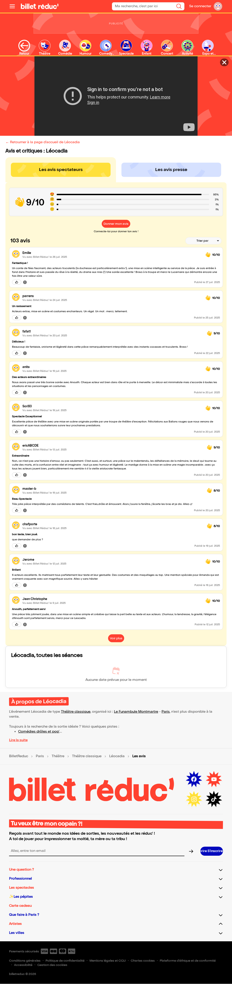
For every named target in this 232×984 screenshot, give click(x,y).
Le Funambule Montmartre (136, 712)
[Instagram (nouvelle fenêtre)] (194, 799)
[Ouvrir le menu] (14, 6)
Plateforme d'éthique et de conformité (188, 961)
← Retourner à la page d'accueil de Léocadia (42, 142)
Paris (166, 712)
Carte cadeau (20, 906)
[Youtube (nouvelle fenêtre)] (214, 779)
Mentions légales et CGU (107, 961)
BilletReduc (18, 756)
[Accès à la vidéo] (224, 62)
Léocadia (117, 756)
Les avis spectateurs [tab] (61, 169)
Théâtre (58, 756)
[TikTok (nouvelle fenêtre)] (214, 799)
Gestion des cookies (52, 965)
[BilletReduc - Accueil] (39, 6)
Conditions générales (25, 961)
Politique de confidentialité (65, 961)
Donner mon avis (116, 224)
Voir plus (116, 638)
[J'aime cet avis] (16, 282)
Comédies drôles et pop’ (38, 731)
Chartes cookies (143, 961)
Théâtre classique (75, 712)
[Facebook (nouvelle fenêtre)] (194, 779)
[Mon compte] (218, 6)
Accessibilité (23, 965)
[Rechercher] (179, 6)
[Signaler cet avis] (25, 282)
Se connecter (200, 6)
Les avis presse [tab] (171, 169)
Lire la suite (18, 740)
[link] (112, 253)
